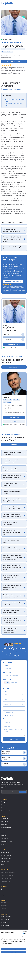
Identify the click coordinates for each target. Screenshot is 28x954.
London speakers (6, 916)
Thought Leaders (6, 802)
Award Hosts (4, 838)
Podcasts (3, 844)
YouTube (3, 908)
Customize (13, 946)
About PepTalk (5, 852)
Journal (3, 889)
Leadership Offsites (6, 841)
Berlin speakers (5, 922)
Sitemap (3, 864)
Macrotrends (4, 818)
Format (5, 691)
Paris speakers (5, 925)
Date (4, 709)
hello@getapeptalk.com (7, 872)
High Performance (6, 827)
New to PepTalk (5, 811)
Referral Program (6, 855)
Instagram (4, 905)
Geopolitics (4, 824)
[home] (7, 3)
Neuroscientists (5, 808)
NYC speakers (5, 919)
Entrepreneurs (5, 805)
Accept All (13, 949)
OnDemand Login (6, 858)
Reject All (13, 952)
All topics (3, 892)
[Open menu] (25, 3)
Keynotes (3, 835)
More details (6, 726)
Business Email (7, 672)
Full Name (6, 665)
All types (3, 895)
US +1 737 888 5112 (6, 878)
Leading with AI (5, 821)
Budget (5, 718)
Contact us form (5, 881)
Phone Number (7, 679)
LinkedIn (3, 902)
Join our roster (5, 861)
